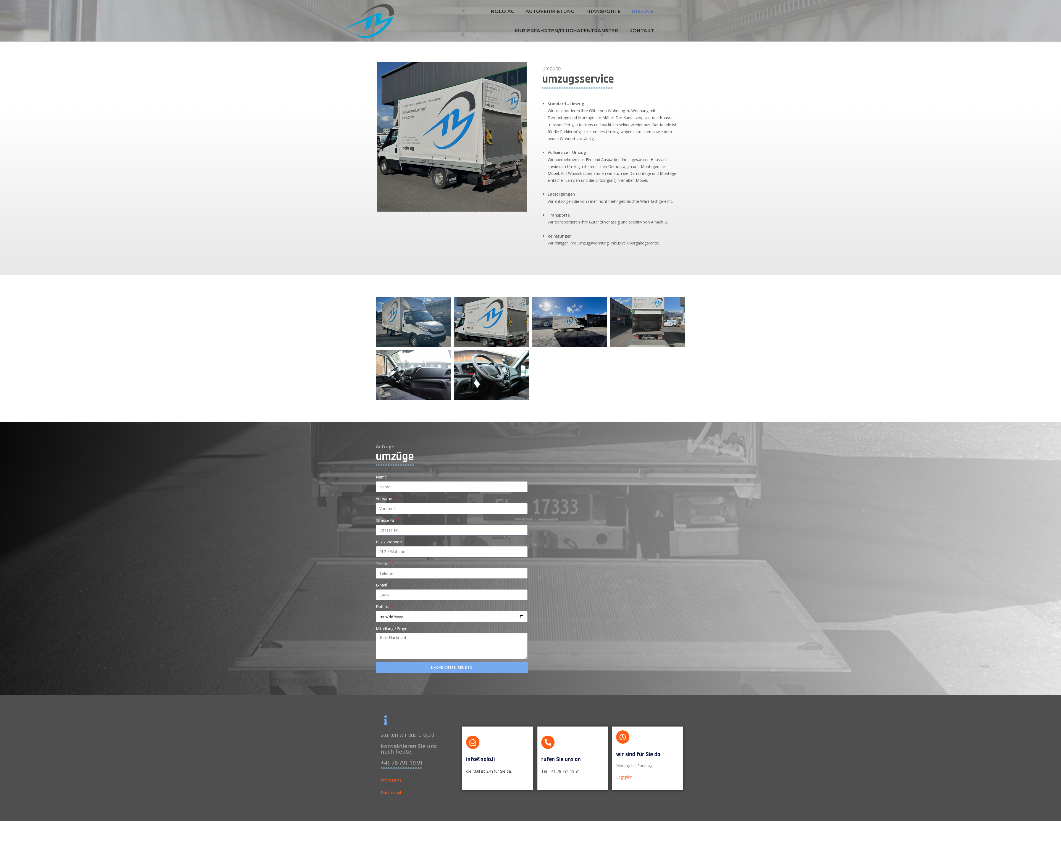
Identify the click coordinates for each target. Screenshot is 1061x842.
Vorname (384, 498)
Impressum (391, 780)
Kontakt (641, 30)
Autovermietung (550, 11)
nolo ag (502, 11)
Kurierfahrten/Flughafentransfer (566, 30)
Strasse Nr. (386, 520)
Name (382, 477)
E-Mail (382, 585)
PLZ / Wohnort (389, 541)
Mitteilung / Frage (391, 628)
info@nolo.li (480, 759)
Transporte (603, 11)
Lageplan (624, 777)
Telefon (383, 563)
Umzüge (643, 11)
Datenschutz (392, 792)
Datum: (383, 606)
